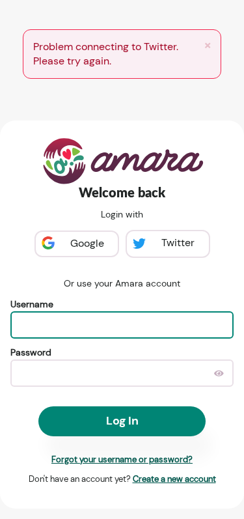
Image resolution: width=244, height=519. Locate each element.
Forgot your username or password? (122, 459)
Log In (122, 420)
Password (30, 352)
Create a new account (174, 478)
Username (31, 304)
